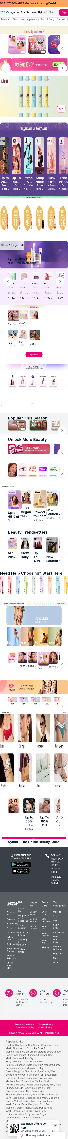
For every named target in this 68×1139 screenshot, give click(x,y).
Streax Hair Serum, (23, 1111)
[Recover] (57, 637)
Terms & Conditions (24, 1024)
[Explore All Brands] (34, 357)
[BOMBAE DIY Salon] (15, 499)
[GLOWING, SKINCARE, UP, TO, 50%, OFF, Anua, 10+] (16, 218)
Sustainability (13, 944)
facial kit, (20, 1051)
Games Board (33, 920)
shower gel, (20, 1074)
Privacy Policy (45, 1027)
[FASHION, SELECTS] (13, 805)
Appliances (58, 932)
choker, (39, 1081)
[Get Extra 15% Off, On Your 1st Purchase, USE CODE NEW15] (34, 64)
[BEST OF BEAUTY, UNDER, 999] (63, 218)
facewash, (20, 1091)
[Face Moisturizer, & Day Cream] (50, 585)
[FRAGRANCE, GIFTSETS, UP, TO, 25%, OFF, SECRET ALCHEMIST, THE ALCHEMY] (39, 218)
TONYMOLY (23, 283)
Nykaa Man (44, 927)
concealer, (47, 1045)
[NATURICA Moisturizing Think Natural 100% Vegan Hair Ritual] (26, 497)
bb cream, (31, 1051)
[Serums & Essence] (42, 585)
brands (25, 12)
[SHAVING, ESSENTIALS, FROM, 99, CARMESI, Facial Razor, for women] (28, 218)
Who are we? (11, 913)
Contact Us (22, 909)
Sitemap (45, 947)
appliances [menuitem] (32, 19)
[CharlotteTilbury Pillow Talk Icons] (51, 155)
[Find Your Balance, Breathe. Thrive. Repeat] (41, 616)
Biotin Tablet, (22, 1117)
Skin (55, 916)
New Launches (46, 920)
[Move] (11, 637)
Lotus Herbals (36, 283)
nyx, (28, 1091)
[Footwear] (61, 771)
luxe (33, 12)
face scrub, (18, 1097)
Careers (11, 919)
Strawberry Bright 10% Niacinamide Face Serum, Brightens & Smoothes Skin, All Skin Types (48, 287)
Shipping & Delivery (22, 942)
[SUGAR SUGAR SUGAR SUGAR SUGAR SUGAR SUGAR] (38, 543)
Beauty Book (33, 913)
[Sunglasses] (43, 732)
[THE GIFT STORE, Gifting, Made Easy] (22, 470)
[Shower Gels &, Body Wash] (58, 585)
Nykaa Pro (44, 941)
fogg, (17, 1071)
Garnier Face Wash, (23, 1104)
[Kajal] (34, 585)
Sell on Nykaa (21, 950)
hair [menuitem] (22, 19)
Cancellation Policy (25, 1027)
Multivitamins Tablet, (25, 1101)
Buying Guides (33, 927)
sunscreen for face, (38, 1074)
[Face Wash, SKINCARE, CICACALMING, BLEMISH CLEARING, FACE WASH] (26, 585)
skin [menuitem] (15, 19)
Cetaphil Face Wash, (37, 1097)
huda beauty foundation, (31, 1087)
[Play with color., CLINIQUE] (34, 314)
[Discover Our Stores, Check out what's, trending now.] (12, 470)
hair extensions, (29, 1068)
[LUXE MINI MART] (13, 315)
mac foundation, (25, 1081)
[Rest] (41, 637)
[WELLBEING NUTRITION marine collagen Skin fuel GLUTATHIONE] (25, 543)
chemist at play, (34, 1064)
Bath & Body (56, 926)
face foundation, (27, 1078)
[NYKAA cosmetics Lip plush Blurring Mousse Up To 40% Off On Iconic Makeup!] (16, 155)
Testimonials (13, 932)
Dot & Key (47, 283)
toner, (25, 1061)
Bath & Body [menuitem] (48, 19)
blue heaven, (24, 1094)
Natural (56, 958)
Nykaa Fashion (45, 934)
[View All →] (34, 405)
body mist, (49, 1084)
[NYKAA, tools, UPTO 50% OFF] (23, 700)
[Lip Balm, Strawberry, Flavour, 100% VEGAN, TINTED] (10, 585)
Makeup (57, 912)
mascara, (49, 1064)
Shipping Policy (45, 1024)
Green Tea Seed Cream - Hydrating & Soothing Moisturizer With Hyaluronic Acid (12, 287)
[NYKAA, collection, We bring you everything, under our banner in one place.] (34, 687)
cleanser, (20, 1064)
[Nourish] (26, 637)
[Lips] (2, 585)
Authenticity (12, 923)
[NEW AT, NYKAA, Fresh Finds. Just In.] (42, 470)
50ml (13, 293)
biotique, (17, 1048)
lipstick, (10, 1045)
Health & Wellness (57, 947)
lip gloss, (28, 1048)
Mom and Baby (55, 939)
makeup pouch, (24, 1084)
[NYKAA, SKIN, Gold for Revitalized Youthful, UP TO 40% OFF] (12, 700)
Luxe (55, 962)
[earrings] (25, 732)
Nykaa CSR (10, 938)
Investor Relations (11, 956)
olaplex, (38, 1084)
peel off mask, (41, 1094)
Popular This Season (28, 418)
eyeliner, (43, 1055)
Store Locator (22, 926)
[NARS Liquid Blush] (39, 155)
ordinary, (16, 1061)
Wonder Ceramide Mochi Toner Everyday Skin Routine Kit (24, 287)
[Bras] (7, 732)
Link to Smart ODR (10, 965)
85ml (25, 293)
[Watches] (7, 771)
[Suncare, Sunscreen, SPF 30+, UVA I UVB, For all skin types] (66, 585)
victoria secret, (46, 1051)
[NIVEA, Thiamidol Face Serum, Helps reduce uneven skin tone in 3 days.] (32, 381)
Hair (55, 920)
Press (9, 928)
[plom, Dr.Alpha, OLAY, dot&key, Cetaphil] (34, 254)
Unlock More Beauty (27, 439)
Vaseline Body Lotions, (27, 1114)
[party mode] (34, 30)
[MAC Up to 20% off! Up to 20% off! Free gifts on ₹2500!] (4, 155)
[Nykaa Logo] (2, 11)
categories (12, 12)
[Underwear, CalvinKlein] (61, 732)
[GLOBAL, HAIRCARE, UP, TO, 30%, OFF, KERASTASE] (51, 218)
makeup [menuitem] (5, 19)
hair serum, (34, 1045)
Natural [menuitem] (61, 19)
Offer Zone (44, 913)
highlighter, (21, 1045)
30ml (49, 293)
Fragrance (58, 953)
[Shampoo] (18, 585)
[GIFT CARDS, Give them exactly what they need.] (29, 449)
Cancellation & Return (24, 933)
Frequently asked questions (23, 918)
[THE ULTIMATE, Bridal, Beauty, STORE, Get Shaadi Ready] (32, 470)
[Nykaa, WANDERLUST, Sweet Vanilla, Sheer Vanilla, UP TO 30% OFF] (46, 700)
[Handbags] (25, 771)
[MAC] (35, 335)
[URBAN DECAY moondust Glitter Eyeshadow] (63, 155)
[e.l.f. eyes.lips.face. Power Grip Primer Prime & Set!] (28, 155)
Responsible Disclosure (13, 949)
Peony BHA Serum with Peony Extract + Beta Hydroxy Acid (60, 287)
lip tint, (25, 1071)
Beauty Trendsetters (28, 532)
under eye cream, (40, 1071)
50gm (37, 293)
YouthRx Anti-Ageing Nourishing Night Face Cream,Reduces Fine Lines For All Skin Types (36, 287)
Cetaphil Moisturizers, (27, 1107)
